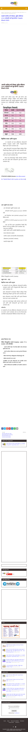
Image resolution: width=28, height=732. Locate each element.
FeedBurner (16, 712)
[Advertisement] (14, 69)
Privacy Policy (11, 722)
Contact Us (17, 722)
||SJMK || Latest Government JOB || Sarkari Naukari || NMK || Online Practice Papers (16, 730)
